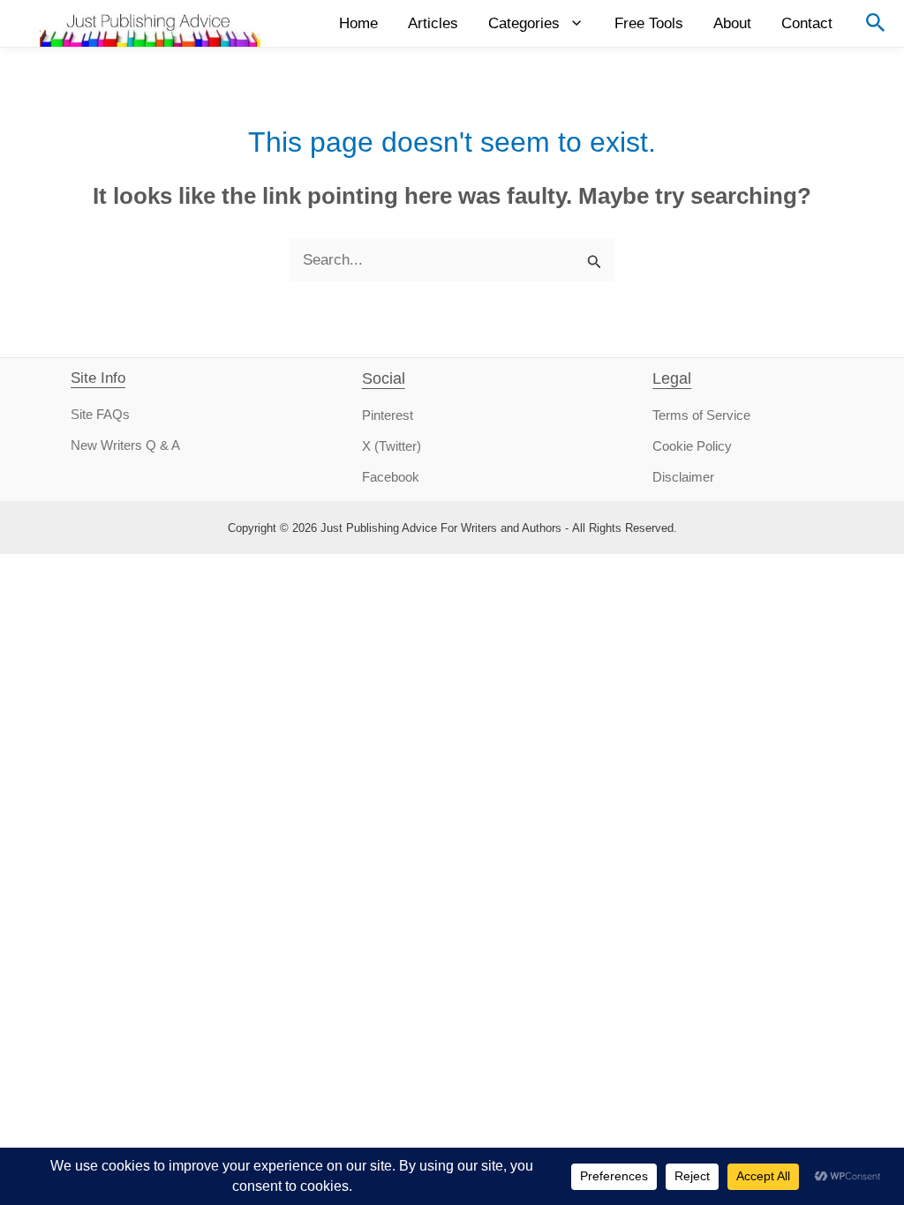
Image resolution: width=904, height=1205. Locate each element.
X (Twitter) (391, 445)
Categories (524, 23)
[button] (875, 23)
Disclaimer (683, 476)
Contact (806, 23)
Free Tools (648, 23)
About (732, 23)
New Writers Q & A (125, 445)
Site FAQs (100, 414)
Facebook (390, 476)
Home (358, 23)
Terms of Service (701, 415)
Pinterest (387, 415)
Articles (433, 23)
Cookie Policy (692, 445)
